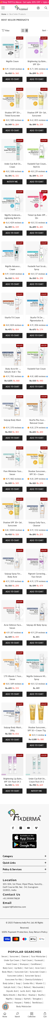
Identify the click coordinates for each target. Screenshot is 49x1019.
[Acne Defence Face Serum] (12, 611)
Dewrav (8, 1002)
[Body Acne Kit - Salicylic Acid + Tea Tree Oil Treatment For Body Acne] (12, 355)
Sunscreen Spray (32, 975)
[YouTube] (28, 828)
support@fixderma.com (14, 906)
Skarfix (41, 995)
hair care (28, 968)
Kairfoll (27, 999)
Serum (4, 956)
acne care (39, 968)
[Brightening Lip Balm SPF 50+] (37, 48)
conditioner (36, 964)
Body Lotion (8, 983)
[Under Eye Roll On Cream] (12, 150)
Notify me (12, 182)
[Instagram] (21, 828)
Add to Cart (12, 79)
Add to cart (37, 182)
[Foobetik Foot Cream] (37, 355)
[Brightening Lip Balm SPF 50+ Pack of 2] (12, 765)
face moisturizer (38, 956)
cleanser (25, 956)
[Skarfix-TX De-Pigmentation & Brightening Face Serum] (37, 304)
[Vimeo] (36, 828)
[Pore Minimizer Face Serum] (12, 457)
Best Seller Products (17, 14)
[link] (17, 1014)
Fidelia (27, 1002)
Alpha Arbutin (9, 995)
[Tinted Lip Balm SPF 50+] (37, 201)
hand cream (11, 964)
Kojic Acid (36, 991)
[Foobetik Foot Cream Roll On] (37, 150)
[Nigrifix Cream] (12, 48)
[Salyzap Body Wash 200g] (12, 714)
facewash (39, 960)
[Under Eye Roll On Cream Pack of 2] (37, 765)
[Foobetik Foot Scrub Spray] (37, 252)
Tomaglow (37, 999)
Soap (18, 983)
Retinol (27, 987)
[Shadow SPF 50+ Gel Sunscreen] (37, 99)
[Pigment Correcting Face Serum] (37, 560)
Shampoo (24, 964)
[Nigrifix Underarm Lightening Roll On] (12, 201)
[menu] (3, 7)
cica (19, 987)
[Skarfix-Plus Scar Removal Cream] (37, 406)
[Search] (46, 8)
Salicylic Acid (9, 987)
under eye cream (11, 960)
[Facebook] (13, 828)
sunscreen (14, 956)
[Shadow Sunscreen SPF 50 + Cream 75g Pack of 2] (37, 714)
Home (3, 14)
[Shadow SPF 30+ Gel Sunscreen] (12, 509)
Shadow (32, 995)
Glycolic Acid (12, 991)
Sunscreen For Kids (13, 979)
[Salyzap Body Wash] (12, 406)
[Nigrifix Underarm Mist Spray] (37, 662)
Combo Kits (28, 983)
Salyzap (18, 999)
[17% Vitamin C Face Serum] (12, 662)
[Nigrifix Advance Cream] (12, 252)
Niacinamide (38, 987)
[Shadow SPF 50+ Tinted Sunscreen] (12, 99)
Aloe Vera (22, 995)
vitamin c (40, 983)
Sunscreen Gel (21, 972)
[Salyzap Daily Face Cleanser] (37, 509)
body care (7, 968)
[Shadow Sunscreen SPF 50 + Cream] (37, 457)
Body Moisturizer (23, 1006)
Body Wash (7, 972)
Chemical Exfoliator (33, 979)
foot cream (27, 960)
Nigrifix (9, 999)
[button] (23, 30)
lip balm (18, 968)
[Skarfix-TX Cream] (12, 304)
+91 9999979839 (11, 898)
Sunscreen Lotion (14, 975)
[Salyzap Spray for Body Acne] (12, 560)
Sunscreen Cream (37, 972)
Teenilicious (37, 1002)
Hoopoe (18, 1002)
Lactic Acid (25, 991)
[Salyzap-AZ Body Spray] (37, 611)
